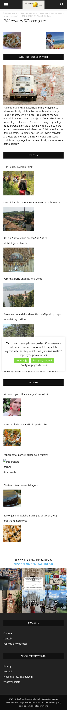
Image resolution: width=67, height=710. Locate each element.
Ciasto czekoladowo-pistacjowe (21, 485)
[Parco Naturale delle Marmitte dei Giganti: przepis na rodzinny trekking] (18, 336)
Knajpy (7, 666)
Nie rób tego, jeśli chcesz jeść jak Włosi (25, 394)
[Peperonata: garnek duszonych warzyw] (12, 468)
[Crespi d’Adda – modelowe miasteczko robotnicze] (18, 219)
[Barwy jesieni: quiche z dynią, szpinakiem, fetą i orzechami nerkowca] (12, 534)
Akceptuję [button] (21, 360)
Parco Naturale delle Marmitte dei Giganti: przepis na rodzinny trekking (32, 317)
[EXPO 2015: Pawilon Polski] (18, 183)
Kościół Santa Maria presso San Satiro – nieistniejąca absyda (26, 240)
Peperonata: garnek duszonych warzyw (25, 454)
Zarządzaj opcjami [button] (42, 360)
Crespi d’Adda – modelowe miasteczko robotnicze (31, 202)
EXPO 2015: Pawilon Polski (18, 167)
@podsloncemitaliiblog (33, 564)
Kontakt (7, 638)
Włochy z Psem (11, 681)
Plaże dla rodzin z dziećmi (18, 676)
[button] (5, 4)
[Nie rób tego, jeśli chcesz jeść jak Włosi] (12, 407)
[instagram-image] (11, 579)
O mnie (7, 633)
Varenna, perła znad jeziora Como (22, 278)
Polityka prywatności (15, 643)
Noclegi (7, 671)
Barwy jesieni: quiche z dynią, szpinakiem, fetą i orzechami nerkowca (30, 518)
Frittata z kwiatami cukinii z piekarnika (25, 424)
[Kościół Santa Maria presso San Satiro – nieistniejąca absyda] (18, 260)
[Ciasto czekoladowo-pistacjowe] (12, 499)
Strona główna (10, 12)
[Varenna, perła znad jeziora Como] (18, 295)
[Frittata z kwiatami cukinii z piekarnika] (12, 438)
